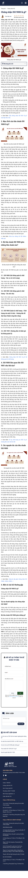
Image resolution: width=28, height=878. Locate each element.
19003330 (8, 782)
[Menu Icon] (22, 3)
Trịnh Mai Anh (8, 16)
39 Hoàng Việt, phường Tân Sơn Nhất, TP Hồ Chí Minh (14, 772)
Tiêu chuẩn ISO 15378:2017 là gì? (9, 748)
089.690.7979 (8, 796)
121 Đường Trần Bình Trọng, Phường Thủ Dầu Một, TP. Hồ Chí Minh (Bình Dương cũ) (14, 830)
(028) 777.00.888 (11, 791)
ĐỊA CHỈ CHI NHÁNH (7, 807)
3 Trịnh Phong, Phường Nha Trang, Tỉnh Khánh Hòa (13, 863)
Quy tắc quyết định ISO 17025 (8, 752)
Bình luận (21, 723)
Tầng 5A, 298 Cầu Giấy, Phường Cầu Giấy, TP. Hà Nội (13, 854)
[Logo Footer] (10, 764)
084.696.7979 (9, 785)
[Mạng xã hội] (3, 775)
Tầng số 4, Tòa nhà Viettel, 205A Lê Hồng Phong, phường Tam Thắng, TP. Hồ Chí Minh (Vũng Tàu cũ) (13, 851)
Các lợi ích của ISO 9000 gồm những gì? (10, 745)
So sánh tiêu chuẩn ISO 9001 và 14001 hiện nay (12, 741)
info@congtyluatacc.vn (10, 793)
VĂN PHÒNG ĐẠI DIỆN (7, 827)
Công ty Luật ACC (9, 788)
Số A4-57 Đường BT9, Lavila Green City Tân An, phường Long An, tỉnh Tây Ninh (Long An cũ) (12, 847)
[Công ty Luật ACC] (3, 3)
